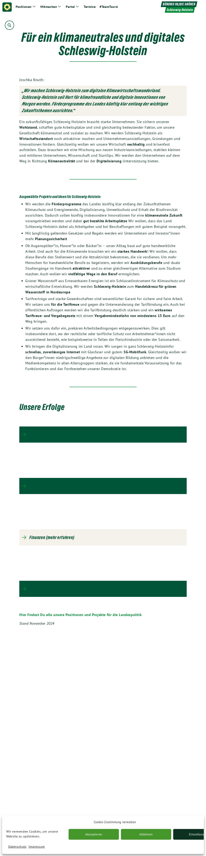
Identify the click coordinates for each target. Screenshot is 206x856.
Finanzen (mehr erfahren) (51, 537)
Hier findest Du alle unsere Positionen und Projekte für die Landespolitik (80, 614)
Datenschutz (17, 847)
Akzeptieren (93, 834)
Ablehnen (146, 834)
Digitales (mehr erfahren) (51, 588)
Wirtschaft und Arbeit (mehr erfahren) (63, 434)
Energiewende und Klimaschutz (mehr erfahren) (71, 486)
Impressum (37, 847)
